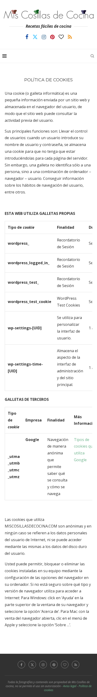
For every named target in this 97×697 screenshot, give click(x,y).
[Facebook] (26, 36)
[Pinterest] (52, 36)
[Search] (92, 56)
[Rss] (70, 36)
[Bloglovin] (61, 36)
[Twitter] (35, 36)
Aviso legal (69, 686)
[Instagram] (44, 36)
